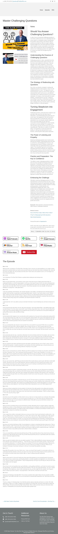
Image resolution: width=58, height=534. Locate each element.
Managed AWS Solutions (29, 532)
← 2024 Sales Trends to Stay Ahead (11, 501)
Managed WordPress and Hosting (45, 531)
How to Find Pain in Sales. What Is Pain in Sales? (41, 212)
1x (24, 60)
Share (26, 62)
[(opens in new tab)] (10, 238)
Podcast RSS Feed (25, 519)
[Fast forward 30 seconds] (27, 60)
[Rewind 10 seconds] (22, 60)
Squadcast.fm (43, 221)
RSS (53, 10)
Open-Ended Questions (35, 217)
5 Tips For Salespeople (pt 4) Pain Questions (40, 214)
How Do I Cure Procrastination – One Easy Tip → (44, 501)
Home (41, 10)
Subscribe (21, 62)
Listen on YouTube (25, 521)
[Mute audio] (19, 60)
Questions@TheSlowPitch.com (19, 1)
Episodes (47, 10)
